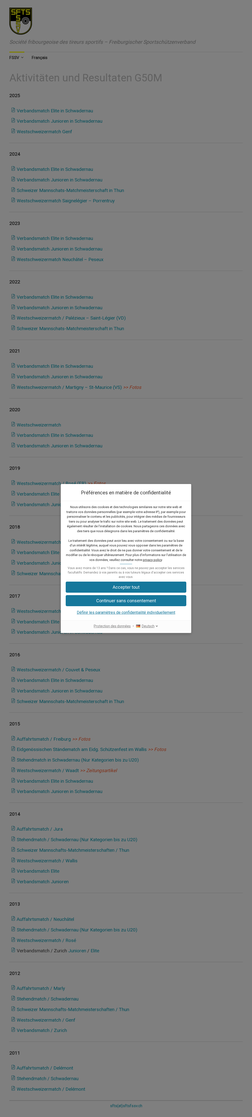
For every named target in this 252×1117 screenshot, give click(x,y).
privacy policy (152, 560)
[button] (126, 600)
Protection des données (112, 626)
